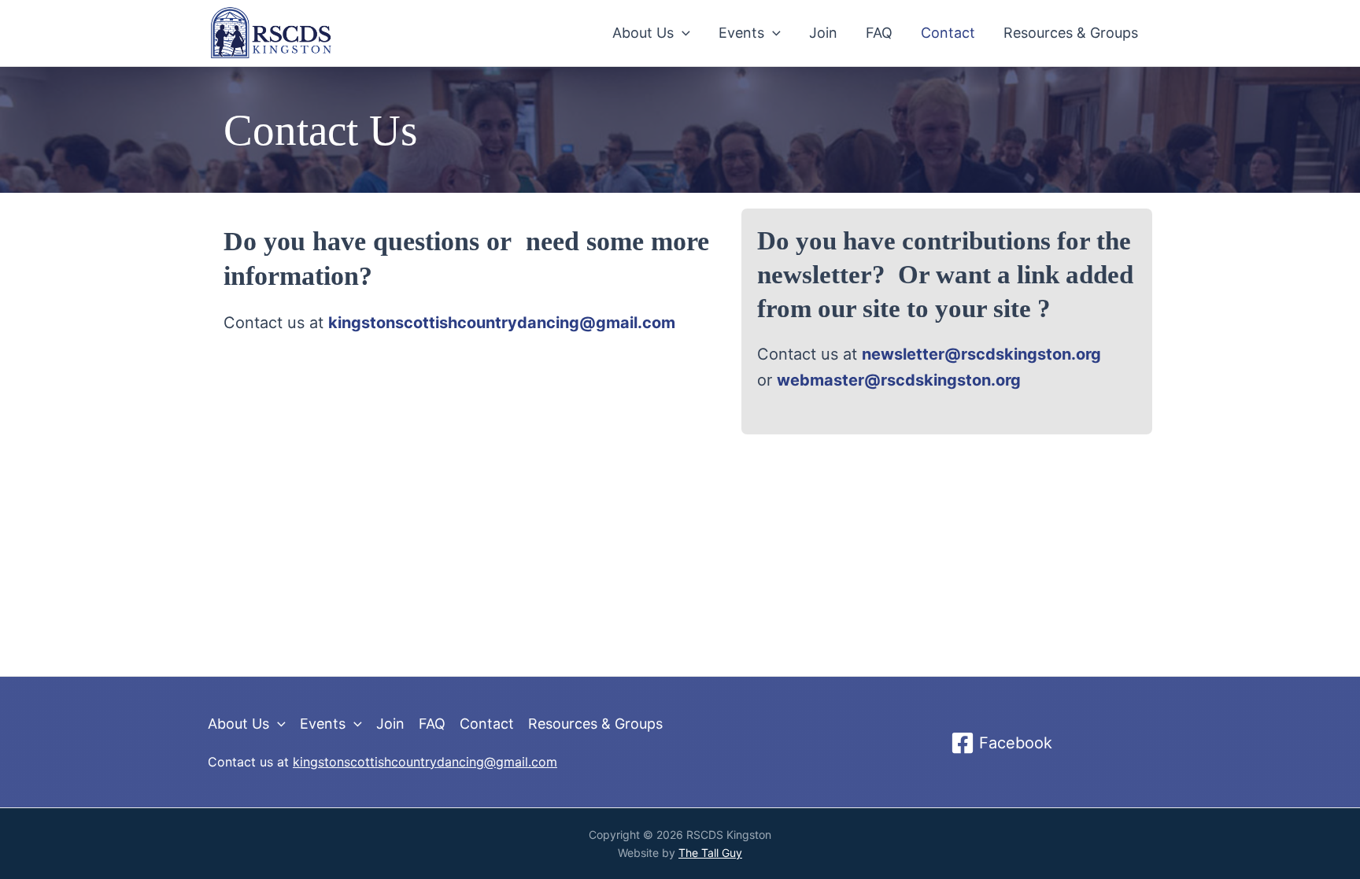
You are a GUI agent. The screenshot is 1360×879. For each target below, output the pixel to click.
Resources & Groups (1070, 32)
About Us (643, 32)
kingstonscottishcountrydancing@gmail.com (425, 762)
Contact (948, 32)
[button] (682, 33)
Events (741, 32)
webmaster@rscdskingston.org (899, 380)
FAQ (879, 32)
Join (823, 32)
